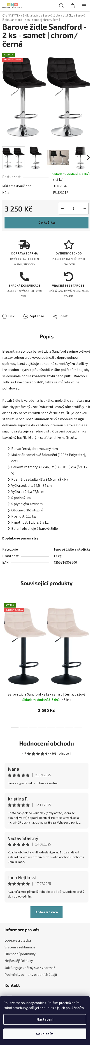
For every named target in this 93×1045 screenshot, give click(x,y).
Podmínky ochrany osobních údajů (31, 974)
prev (4, 630)
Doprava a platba (18, 940)
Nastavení (45, 1019)
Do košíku (46, 222)
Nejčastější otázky (19, 960)
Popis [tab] (47, 336)
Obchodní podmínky (20, 954)
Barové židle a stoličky (72, 549)
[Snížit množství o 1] (62, 208)
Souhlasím (44, 1033)
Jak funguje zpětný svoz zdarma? (30, 967)
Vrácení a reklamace (20, 947)
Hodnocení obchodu (46, 743)
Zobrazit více (46, 912)
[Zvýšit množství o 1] (84, 208)
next (88, 630)
